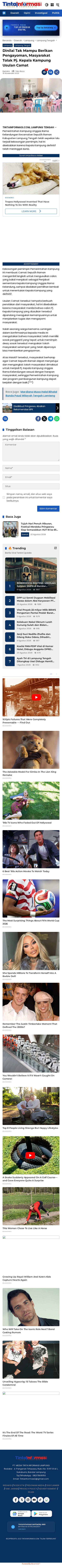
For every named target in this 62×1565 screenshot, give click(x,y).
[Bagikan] (56, 72)
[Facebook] (38, 418)
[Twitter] (44, 418)
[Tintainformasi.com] (22, 4)
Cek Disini (22, 1529)
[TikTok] (41, 1501)
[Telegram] (50, 418)
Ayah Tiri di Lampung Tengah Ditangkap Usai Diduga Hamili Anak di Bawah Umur (34, 660)
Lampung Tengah (22, 45)
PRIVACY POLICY (28, 1488)
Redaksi (6, 71)
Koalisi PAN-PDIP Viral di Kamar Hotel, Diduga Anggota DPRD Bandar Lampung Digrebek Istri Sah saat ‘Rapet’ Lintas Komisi (35, 648)
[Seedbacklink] (46, 1500)
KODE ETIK (19, 1485)
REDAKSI (7, 1485)
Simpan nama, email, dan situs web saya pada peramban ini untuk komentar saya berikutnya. (29, 497)
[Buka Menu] (52, 5)
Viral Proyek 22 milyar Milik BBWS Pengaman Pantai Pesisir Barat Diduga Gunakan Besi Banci (36, 611)
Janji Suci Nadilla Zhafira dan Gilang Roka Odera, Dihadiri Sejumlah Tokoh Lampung (34, 636)
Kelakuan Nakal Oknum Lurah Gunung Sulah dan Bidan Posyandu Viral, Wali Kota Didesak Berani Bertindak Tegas (37, 624)
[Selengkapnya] (55, 548)
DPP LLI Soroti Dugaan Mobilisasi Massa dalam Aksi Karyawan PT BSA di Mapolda (36, 599)
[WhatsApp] (56, 418)
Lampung (7, 45)
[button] (47, 5)
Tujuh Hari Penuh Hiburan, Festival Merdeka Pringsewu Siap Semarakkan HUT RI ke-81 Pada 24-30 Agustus (38, 528)
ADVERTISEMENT (48, 1488)
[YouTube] (34, 1501)
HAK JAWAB (11, 1488)
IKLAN (31, 1492)
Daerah (25, 534)
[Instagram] (28, 1501)
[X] (22, 1501)
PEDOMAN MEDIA (36, 1485)
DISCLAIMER (52, 1485)
